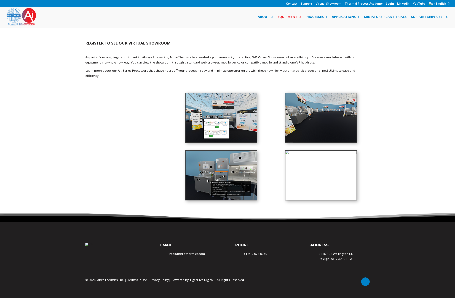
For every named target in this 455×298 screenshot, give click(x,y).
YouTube (419, 3)
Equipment (287, 17)
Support (306, 3)
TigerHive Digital (201, 280)
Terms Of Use (137, 280)
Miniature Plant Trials (385, 17)
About (263, 17)
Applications (344, 17)
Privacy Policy (159, 280)
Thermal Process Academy (363, 3)
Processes (315, 17)
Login (390, 3)
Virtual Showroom (328, 3)
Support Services (426, 17)
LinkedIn (403, 3)
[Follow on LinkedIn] (365, 281)
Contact (292, 3)
